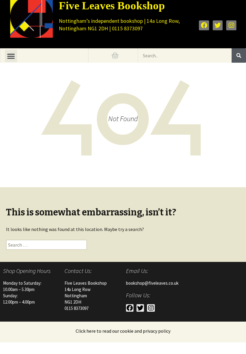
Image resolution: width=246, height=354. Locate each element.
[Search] (239, 55)
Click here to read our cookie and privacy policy (123, 331)
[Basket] (115, 55)
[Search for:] (46, 245)
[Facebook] (204, 25)
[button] (11, 56)
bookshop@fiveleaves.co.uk (152, 283)
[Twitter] (218, 25)
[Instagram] (231, 25)
